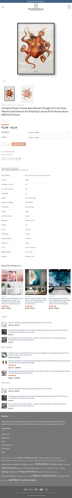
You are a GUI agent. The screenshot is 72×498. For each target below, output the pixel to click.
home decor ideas (56, 464)
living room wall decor (9, 476)
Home (3, 105)
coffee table (37, 460)
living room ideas (54, 472)
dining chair (44, 460)
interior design (29, 468)
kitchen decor (38, 468)
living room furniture (43, 472)
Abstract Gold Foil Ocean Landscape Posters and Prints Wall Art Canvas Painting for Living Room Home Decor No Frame (36, 301)
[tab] (10, 170)
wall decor (15, 479)
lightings (5, 471)
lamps (44, 468)
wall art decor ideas (64, 476)
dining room (61, 460)
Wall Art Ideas (4, 480)
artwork (10, 458)
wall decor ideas (28, 480)
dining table (17, 464)
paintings (20, 476)
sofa (30, 476)
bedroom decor (32, 458)
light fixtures (57, 468)
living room (14, 472)
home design (67, 464)
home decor (42, 463)
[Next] (67, 49)
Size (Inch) (5, 132)
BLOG (3, 452)
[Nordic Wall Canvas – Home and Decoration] (36, 7)
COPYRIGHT (5, 449)
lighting (62, 468)
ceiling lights (30, 460)
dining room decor (6, 464)
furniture (24, 464)
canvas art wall (15, 460)
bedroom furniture (55, 458)
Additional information (10, 170)
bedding (15, 458)
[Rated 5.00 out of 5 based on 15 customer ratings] (36, 124)
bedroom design (44, 458)
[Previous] (5, 49)
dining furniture (52, 460)
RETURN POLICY (7, 445)
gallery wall (31, 464)
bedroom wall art (6, 460)
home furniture (9, 467)
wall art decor (49, 475)
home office (21, 468)
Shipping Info (5, 438)
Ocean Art (20, 105)
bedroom (21, 458)
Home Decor (11, 105)
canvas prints (23, 460)
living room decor (28, 471)
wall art (37, 475)
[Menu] (2, 7)
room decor (25, 476)
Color (3, 137)
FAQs (3, 441)
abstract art (4, 458)
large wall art (50, 468)
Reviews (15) (24, 170)
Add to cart (18, 144)
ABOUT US (5, 434)
